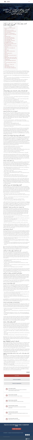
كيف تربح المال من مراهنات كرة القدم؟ (9, 64)
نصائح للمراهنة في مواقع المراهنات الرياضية (9, 40)
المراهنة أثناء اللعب (6, 65)
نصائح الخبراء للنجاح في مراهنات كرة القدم (9, 38)
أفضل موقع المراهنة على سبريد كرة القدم (9, 33)
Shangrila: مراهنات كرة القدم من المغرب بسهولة (10, 57)
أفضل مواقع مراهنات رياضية (7, 41)
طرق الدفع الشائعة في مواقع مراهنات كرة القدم (10, 67)
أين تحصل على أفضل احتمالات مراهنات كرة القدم (10, 55)
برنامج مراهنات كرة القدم (6, 109)
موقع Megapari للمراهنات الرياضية (8, 42)
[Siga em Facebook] (25, 434)
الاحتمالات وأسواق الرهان (7, 36)
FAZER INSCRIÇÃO (16, 428)
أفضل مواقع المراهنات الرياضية (8, 39)
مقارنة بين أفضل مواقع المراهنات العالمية (9, 66)
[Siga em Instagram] (27, 434)
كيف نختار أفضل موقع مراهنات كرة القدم (9, 37)
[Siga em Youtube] (29, 434)
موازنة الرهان (6, 54)
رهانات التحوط (6, 56)
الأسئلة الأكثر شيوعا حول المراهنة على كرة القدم (10, 31)
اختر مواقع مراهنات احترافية (7, 32)
